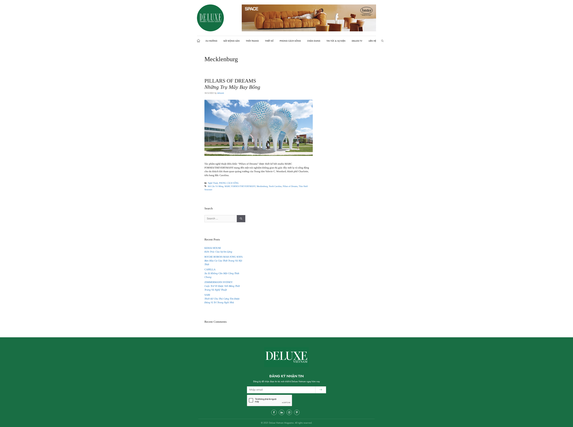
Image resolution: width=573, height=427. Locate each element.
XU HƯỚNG (211, 41)
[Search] (241, 218)
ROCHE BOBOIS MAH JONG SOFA (223, 260)
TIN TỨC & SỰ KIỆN (335, 41)
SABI (222, 298)
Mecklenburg (262, 186)
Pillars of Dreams (290, 186)
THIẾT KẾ (269, 41)
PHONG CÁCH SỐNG (290, 41)
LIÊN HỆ (372, 41)
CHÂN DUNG (313, 41)
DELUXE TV (357, 41)
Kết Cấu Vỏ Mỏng (215, 186)
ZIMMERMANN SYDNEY (222, 286)
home (199, 41)
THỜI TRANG (252, 41)
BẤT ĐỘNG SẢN (232, 41)
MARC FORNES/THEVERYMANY (240, 186)
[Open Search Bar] (382, 41)
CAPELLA (221, 273)
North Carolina (275, 186)
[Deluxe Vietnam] (210, 18)
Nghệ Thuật (213, 183)
